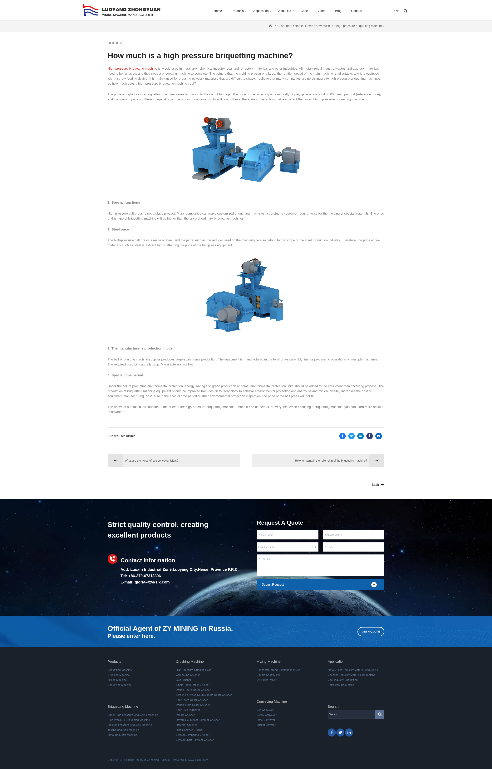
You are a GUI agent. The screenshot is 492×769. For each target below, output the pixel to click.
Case (304, 10)
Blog (338, 10)
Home (218, 10)
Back (375, 484)
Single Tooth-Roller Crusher (192, 684)
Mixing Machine (117, 679)
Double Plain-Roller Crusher (193, 704)
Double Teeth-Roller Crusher (193, 689)
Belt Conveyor (265, 709)
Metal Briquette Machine (122, 734)
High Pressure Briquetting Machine (129, 719)
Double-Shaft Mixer (268, 674)
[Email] (378, 436)
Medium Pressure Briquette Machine (130, 724)
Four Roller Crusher (188, 709)
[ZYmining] (121, 10)
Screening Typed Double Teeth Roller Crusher (204, 694)
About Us (284, 10)
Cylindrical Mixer (267, 679)
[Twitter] (351, 436)
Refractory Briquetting (341, 684)
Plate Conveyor (266, 719)
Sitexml (165, 759)
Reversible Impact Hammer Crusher (198, 719)
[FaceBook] (342, 436)
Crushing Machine (119, 674)
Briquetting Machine (120, 669)
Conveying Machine (120, 684)
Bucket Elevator (266, 724)
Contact (356, 10)
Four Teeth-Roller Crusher (192, 699)
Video (321, 10)
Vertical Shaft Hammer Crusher (195, 739)
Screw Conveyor (267, 714)
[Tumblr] (369, 436)
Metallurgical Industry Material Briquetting (353, 669)
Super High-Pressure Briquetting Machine (133, 714)
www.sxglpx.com (198, 759)
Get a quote (371, 631)
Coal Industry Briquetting (343, 679)
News (309, 25)
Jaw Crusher (183, 679)
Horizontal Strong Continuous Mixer (278, 669)
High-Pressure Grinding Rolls (193, 669)
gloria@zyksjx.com (152, 582)
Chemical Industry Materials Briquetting (351, 674)
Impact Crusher (185, 714)
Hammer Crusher (186, 724)
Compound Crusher (188, 674)
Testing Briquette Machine (123, 729)
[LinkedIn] (360, 436)
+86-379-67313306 (144, 576)
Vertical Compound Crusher (192, 734)
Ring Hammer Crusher (189, 729)
